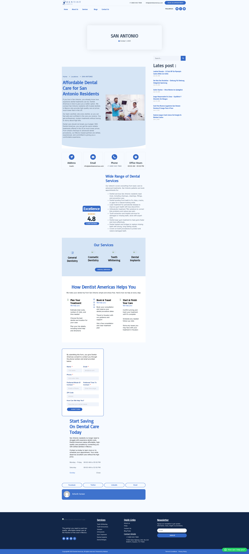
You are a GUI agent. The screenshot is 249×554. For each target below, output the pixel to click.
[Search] (183, 58)
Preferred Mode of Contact (73, 384)
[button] (72, 485)
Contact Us (105, 9)
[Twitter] (67, 538)
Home (66, 9)
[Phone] (114, 157)
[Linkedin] (184, 8)
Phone (114, 162)
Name (69, 367)
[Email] (93, 157)
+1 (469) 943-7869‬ (114, 166)
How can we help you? (75, 400)
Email (93, 162)
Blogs (96, 9)
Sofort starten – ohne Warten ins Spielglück (168, 90)
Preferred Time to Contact (90, 384)
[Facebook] (177, 8)
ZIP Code (70, 393)
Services (85, 9)
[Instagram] (180, 8)
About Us (75, 9)
